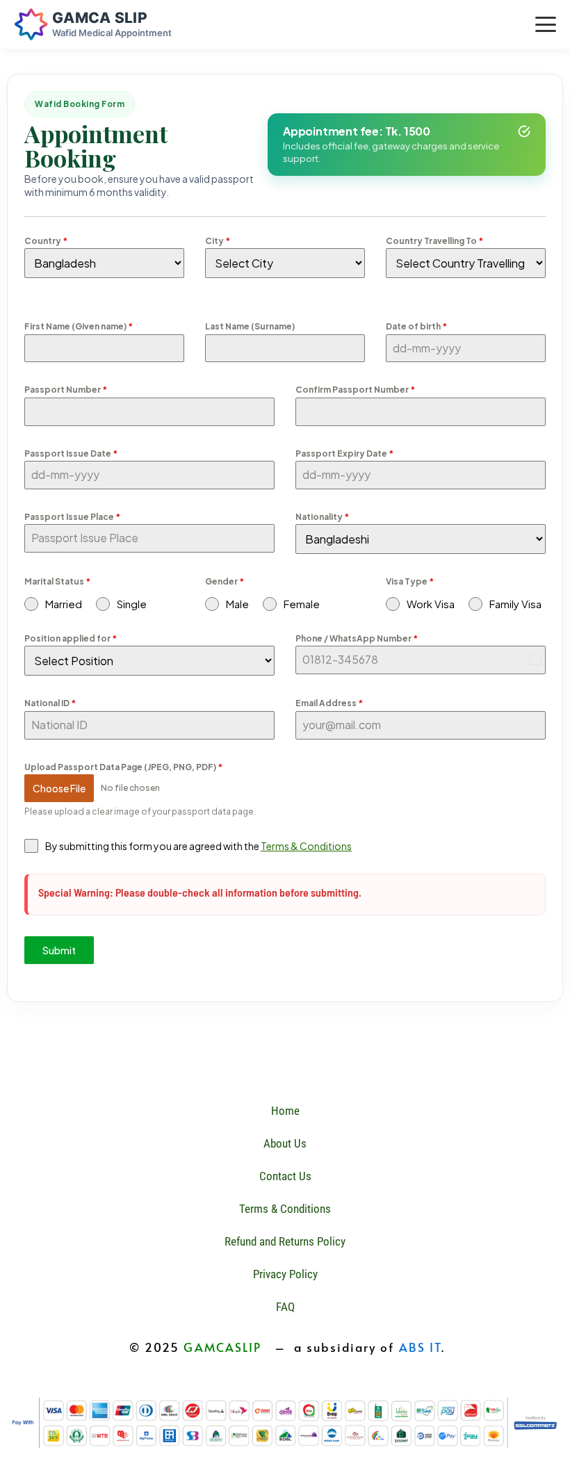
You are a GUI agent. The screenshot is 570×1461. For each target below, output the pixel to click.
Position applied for (70, 638)
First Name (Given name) (78, 326)
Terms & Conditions (306, 846)
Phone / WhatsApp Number (356, 638)
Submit (59, 950)
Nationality (322, 517)
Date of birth (416, 326)
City (217, 241)
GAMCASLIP (222, 1347)
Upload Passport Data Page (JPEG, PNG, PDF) (123, 767)
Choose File (59, 788)
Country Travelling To (434, 241)
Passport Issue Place (72, 517)
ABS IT (420, 1347)
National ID (50, 703)
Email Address (329, 703)
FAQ (285, 1307)
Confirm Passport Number (355, 389)
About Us (285, 1143)
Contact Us (285, 1176)
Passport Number (65, 389)
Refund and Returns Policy (285, 1241)
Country (45, 241)
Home (285, 1111)
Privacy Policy (285, 1274)
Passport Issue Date (70, 453)
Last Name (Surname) (250, 326)
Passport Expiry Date (344, 453)
